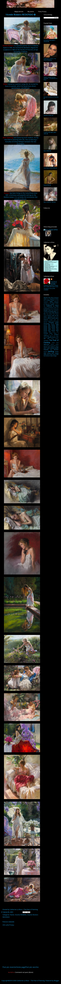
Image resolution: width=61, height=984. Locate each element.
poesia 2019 (50, 353)
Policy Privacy (42, 11)
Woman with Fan (47, 345)
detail (48, 348)
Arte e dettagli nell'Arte (51, 229)
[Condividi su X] (26, 912)
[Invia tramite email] (23, 912)
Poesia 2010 (47, 326)
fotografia (46, 349)
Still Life (46, 338)
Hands (45, 315)
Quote (50, 333)
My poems (31, 11)
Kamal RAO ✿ (47, 185)
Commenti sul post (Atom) (24, 972)
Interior (45, 317)
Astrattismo (46, 301)
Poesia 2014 (55, 327)
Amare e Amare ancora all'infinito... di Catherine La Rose (50, 79)
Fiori (45, 314)
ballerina (53, 347)
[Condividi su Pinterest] (29, 912)
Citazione (45, 307)
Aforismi (46, 297)
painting (51, 351)
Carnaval (56, 304)
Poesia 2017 (47, 330)
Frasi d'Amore (49, 314)
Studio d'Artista (54, 338)
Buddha (52, 304)
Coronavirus (50, 307)
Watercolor (46, 344)
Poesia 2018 (55, 330)
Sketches (45, 337)
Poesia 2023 (47, 331)
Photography (46, 323)
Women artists (47, 347)
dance (45, 348)
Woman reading (54, 344)
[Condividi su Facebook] (28, 912)
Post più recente (9, 967)
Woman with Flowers (54, 345)
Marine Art (46, 318)
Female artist (52, 311)
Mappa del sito (19, 11)
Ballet (51, 301)
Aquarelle (52, 299)
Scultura (56, 334)
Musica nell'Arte (51, 318)
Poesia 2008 (47, 325)
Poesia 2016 (55, 329)
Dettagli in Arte (47, 310)
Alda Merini (51, 297)
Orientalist (51, 322)
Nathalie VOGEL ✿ (48, 115)
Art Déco (56, 299)
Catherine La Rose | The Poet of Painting (50, 59)
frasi (51, 349)
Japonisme (50, 317)
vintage (54, 355)
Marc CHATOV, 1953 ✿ (49, 202)
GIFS (54, 314)
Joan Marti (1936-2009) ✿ (50, 168)
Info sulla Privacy (8, 925)
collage (56, 347)
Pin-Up (52, 323)
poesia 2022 (56, 354)
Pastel (12, 915)
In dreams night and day (52, 315)
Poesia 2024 (55, 331)
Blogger (56, 981)
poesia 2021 (49, 354)
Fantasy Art (46, 311)
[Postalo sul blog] (25, 912)
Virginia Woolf (55, 342)
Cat (44, 306)
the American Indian (48, 355)
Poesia (56, 323)
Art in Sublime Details (49, 300)
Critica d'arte (56, 308)
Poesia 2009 (54, 325)
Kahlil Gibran (55, 317)
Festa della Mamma (54, 312)
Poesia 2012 (47, 327)
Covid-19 (51, 308)
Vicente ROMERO (20, 915)
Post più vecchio (32, 967)
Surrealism (46, 340)
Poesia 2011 (55, 326)
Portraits (46, 333)
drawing (52, 348)
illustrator (56, 349)
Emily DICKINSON (54, 310)
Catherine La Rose (52, 306)
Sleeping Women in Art (53, 337)
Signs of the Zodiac (54, 335)
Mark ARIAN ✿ (47, 150)
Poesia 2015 (47, 329)
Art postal (56, 300)
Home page (20, 967)
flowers (56, 348)
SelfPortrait (46, 335)
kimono (45, 351)
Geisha (57, 314)
